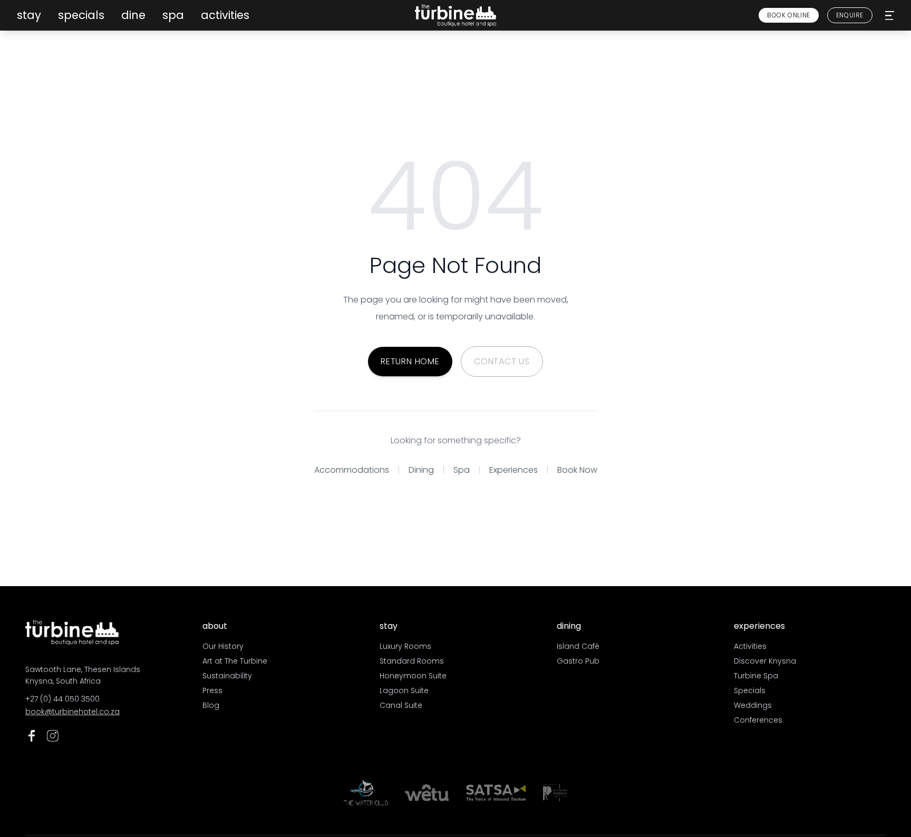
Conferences (758, 720)
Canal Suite (401, 705)
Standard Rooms (412, 661)
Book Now (577, 470)
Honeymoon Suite (413, 675)
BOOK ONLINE (788, 15)
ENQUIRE (850, 15)
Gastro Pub (578, 661)
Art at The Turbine (234, 661)
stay (29, 15)
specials (81, 15)
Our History (223, 646)
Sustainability (227, 675)
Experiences (513, 470)
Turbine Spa (756, 675)
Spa (461, 470)
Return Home (410, 361)
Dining (421, 470)
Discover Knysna (765, 661)
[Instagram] (52, 735)
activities (225, 15)
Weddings (753, 705)
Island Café (578, 646)
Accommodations (351, 470)
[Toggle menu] (889, 15)
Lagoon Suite (404, 690)
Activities (750, 646)
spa (173, 15)
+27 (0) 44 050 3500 (62, 699)
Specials (749, 690)
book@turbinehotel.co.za (72, 711)
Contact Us (502, 361)
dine (133, 15)
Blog (210, 705)
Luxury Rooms (405, 646)
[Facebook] (31, 735)
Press (212, 690)
